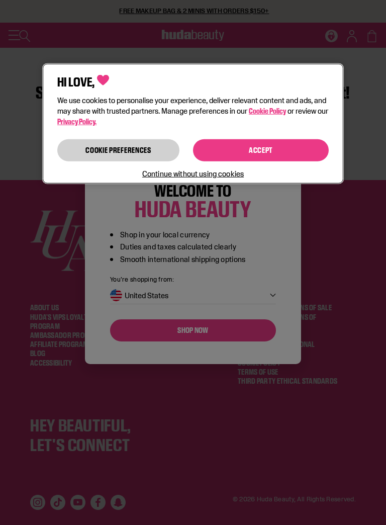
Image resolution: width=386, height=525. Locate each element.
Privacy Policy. (76, 121)
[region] (193, 123)
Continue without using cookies (193, 173)
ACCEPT (261, 150)
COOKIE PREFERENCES (118, 150)
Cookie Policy (267, 111)
